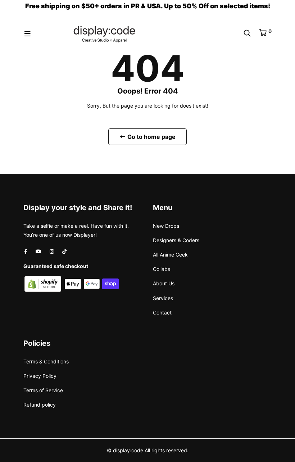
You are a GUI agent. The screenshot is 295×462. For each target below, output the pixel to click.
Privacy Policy (39, 376)
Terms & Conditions (46, 361)
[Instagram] (52, 251)
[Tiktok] (64, 251)
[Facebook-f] (25, 251)
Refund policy (39, 405)
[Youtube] (38, 251)
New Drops (166, 226)
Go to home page (151, 136)
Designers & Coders (176, 240)
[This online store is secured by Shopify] (43, 283)
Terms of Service (43, 390)
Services (163, 298)
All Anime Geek (170, 255)
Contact (162, 312)
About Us (163, 283)
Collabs (161, 269)
